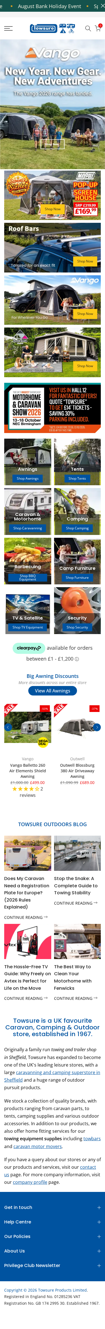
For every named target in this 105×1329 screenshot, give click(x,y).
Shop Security (77, 627)
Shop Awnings (28, 478)
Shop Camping (77, 528)
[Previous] (8, 727)
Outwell (77, 758)
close (101, 6)
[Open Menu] (14, 28)
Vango (27, 758)
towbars (92, 1139)
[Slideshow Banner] (52, 104)
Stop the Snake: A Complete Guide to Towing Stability (76, 885)
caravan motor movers (37, 1146)
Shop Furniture (77, 577)
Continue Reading (24, 917)
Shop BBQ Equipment (27, 578)
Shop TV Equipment (28, 627)
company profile (30, 1182)
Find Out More (52, 156)
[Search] (88, 28)
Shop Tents (77, 478)
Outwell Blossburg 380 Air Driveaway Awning (77, 770)
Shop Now (52, 209)
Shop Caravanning (27, 528)
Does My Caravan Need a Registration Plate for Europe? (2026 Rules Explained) (26, 892)
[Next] (97, 727)
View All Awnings (52, 691)
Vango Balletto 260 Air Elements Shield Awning (27, 770)
